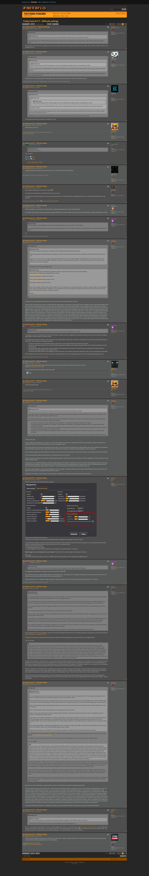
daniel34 (113, 143)
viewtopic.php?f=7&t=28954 (36, 280)
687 (114, 846)
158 (114, 591)
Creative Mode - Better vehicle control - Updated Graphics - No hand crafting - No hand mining (42, 81)
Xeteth (112, 586)
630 (114, 98)
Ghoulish (113, 189)
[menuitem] (63, 13)
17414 (115, 223)
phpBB (70, 862)
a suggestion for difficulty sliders (89, 827)
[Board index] (35, 8)
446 (114, 64)
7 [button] (124, 24)
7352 (115, 393)
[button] (110, 24)
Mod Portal (46, 2)
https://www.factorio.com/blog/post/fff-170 (35, 634)
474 (114, 194)
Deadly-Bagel (114, 173)
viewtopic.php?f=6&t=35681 (36, 263)
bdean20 (113, 205)
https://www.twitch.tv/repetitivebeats (49, 201)
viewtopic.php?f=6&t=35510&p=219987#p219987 (42, 277)
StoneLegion (113, 841)
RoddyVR (113, 26)
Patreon (30, 133)
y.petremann (113, 58)
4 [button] (119, 24)
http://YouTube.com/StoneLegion (34, 844)
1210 (115, 373)
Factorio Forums (35, 14)
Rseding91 (27, 219)
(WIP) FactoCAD (66, 81)
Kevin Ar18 (113, 477)
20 (114, 483)
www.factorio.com (28, 15)
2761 (115, 148)
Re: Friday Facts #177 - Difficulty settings (36, 27)
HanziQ (112, 92)
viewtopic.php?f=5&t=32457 (37, 366)
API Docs (53, 2)
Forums (34, 2)
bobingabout (114, 130)
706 (114, 245)
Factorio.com (26, 2)
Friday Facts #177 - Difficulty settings (40, 21)
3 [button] (117, 24)
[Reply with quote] (108, 27)
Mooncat (113, 368)
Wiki (39, 2)
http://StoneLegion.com (33, 843)
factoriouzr (113, 240)
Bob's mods (29, 132)
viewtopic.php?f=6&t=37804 (36, 274)
